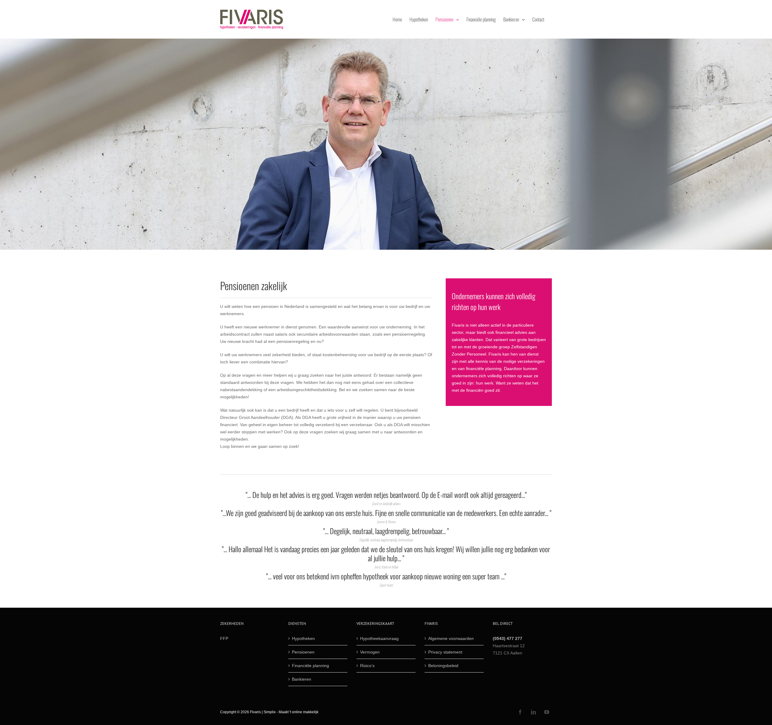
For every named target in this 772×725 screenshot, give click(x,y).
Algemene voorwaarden (451, 638)
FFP (224, 638)
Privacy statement (445, 652)
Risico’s (367, 665)
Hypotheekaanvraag (379, 638)
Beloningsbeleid (443, 665)
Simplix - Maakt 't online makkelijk (291, 712)
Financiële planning (310, 665)
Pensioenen (303, 652)
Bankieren (301, 679)
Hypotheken (303, 638)
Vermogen (370, 652)
